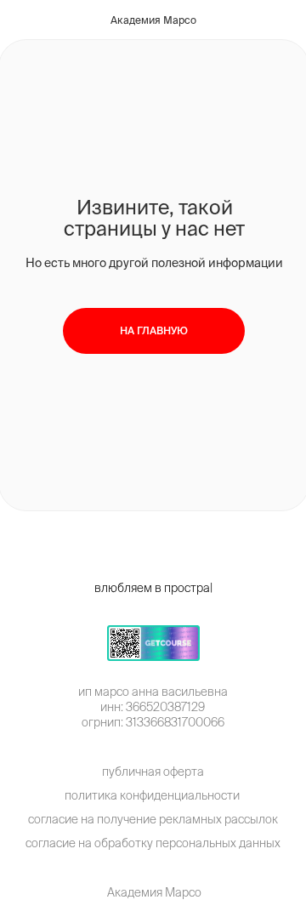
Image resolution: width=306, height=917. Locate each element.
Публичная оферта (153, 771)
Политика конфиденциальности (152, 795)
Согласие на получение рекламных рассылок (153, 819)
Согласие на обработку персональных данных (153, 843)
